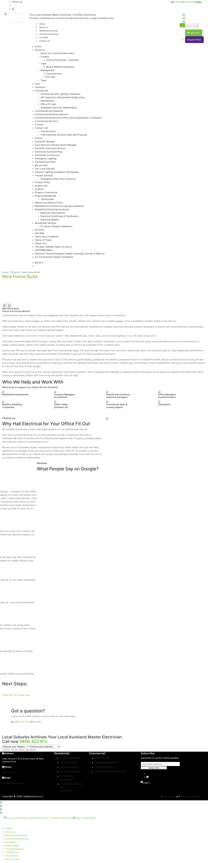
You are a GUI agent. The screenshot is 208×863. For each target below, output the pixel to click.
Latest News (180, 2)
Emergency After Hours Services (58, 178)
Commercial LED (103, 767)
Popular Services (44, 175)
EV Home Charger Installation (56, 226)
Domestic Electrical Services (50, 148)
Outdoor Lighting (69, 767)
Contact (39, 124)
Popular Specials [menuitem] (14, 848)
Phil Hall (50, 77)
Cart (37, 83)
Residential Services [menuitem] (16, 835)
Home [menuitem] (9, 828)
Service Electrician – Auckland (62, 60)
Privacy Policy (42, 182)
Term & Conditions (190, 796)
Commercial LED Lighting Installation (60, 94)
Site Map (39, 233)
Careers (45, 56)
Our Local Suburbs (45, 168)
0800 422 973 (10, 695)
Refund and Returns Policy (49, 202)
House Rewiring (68, 762)
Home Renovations (70, 757)
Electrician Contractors (47, 155)
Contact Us (44, 41)
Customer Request (45, 141)
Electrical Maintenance (107, 762)
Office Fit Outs (48, 104)
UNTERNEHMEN (43, 250)
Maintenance (47, 100)
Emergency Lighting (45, 158)
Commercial (41, 90)
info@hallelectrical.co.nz (13, 783)
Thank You (40, 243)
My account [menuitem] (12, 859)
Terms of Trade (43, 240)
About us (40, 49)
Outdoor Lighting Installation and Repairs (57, 172)
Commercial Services (49, 34)
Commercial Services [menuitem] (17, 838)
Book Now (191, 25)
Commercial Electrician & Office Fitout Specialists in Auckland (68, 117)
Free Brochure (48, 131)
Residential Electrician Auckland (52, 209)
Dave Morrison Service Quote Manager (56, 144)
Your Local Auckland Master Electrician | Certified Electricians (62, 14)
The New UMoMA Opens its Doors (53, 246)
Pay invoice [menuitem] (12, 855)
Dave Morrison (54, 73)
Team (43, 80)
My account (41, 165)
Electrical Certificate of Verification (60, 216)
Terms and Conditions (46, 236)
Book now (24, 695)
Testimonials (47, 199)
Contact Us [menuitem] (12, 852)
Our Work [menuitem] (11, 842)
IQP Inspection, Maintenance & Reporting (62, 97)
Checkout (40, 87)
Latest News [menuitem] (12, 845)
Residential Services (45, 223)
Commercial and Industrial (49, 111)
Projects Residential (45, 195)
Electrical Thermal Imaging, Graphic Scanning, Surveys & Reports (70, 253)
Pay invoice (191, 2)
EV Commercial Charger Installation (54, 257)
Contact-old (41, 127)
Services (39, 229)
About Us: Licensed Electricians (57, 53)
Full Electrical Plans (45, 161)
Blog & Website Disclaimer (60, 66)
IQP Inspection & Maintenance (110, 771)
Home (38, 46)
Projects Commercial (46, 192)
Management (47, 70)
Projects (39, 189)
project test (41, 185)
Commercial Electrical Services (51, 114)
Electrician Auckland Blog (48, 151)
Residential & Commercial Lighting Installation (59, 206)
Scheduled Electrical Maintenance (59, 107)
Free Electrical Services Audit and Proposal (64, 134)
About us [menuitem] (10, 831)
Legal (43, 63)
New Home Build (20, 276)
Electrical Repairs (50, 219)
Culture (39, 138)
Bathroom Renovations (53, 212)
